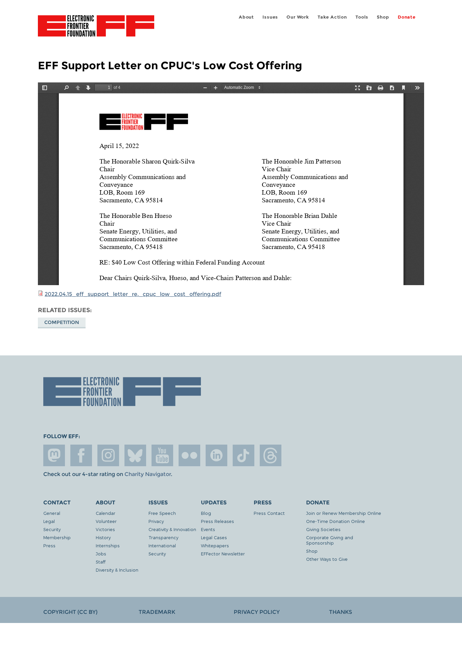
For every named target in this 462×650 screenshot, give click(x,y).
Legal (49, 521)
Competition (61, 322)
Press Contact (269, 513)
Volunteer (106, 521)
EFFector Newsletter (223, 553)
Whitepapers (215, 545)
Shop (383, 17)
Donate (407, 17)
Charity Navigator (147, 474)
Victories (105, 529)
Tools (361, 17)
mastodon (54, 455)
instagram (108, 455)
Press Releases (217, 521)
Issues (270, 17)
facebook (81, 455)
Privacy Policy (257, 612)
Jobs (101, 553)
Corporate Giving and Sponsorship (329, 540)
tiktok (243, 455)
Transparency (163, 537)
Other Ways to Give (327, 558)
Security (52, 529)
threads (270, 455)
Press (49, 545)
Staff (101, 561)
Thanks (340, 612)
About (246, 17)
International (162, 545)
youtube (162, 455)
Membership (57, 537)
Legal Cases (214, 537)
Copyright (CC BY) (70, 612)
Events (208, 529)
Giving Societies (323, 529)
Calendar (105, 513)
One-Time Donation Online (335, 521)
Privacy (156, 521)
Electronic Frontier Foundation (96, 29)
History (103, 537)
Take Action (332, 17)
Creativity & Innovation (172, 529)
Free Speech (162, 513)
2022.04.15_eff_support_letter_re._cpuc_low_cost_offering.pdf (133, 294)
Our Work (297, 17)
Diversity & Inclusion (117, 569)
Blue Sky (135, 455)
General (51, 513)
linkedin (216, 455)
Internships (108, 545)
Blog (206, 513)
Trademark (157, 612)
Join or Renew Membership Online (343, 513)
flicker (189, 455)
